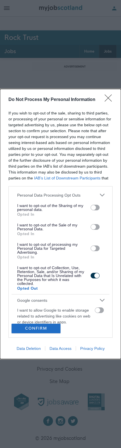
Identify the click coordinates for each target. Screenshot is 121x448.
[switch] (95, 207)
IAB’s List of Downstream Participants (67, 178)
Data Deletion (29, 348)
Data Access (60, 348)
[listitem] (60, 195)
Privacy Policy (92, 348)
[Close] (110, 99)
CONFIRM (36, 328)
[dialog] (60, 224)
